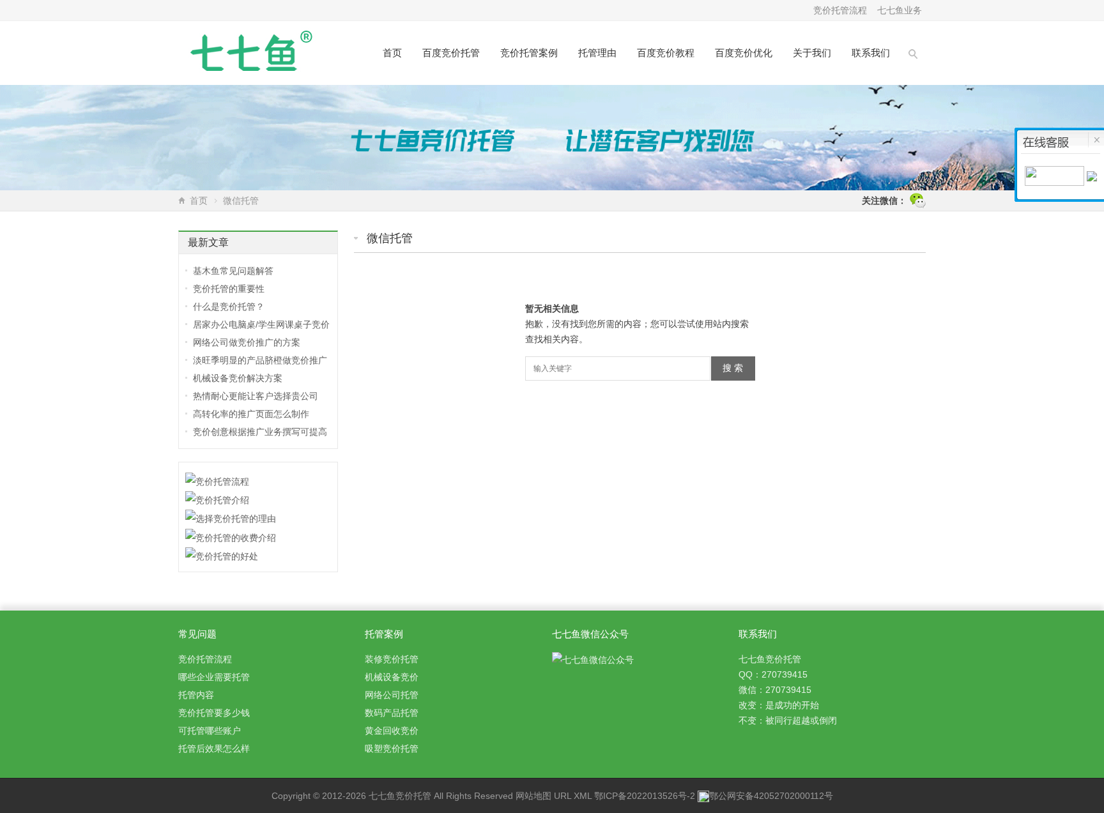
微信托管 (390, 238)
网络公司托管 (391, 695)
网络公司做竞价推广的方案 (246, 342)
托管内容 (196, 695)
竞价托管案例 (529, 52)
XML (583, 796)
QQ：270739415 (773, 674)
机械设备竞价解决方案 (237, 378)
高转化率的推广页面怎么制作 (251, 414)
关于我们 (812, 52)
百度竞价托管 (451, 52)
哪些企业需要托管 (214, 677)
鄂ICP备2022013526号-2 (644, 796)
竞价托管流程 (840, 10)
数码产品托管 (391, 713)
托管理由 (597, 52)
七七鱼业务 (899, 10)
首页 (392, 52)
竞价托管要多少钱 (214, 713)
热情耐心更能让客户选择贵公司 (255, 396)
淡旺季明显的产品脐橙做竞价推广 (260, 360)
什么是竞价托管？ (228, 306)
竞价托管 (413, 796)
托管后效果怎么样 (214, 748)
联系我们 (871, 52)
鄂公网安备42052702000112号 (771, 796)
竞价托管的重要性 (228, 289)
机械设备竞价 (391, 677)
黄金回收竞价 (391, 731)
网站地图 (533, 796)
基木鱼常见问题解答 (233, 271)
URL (562, 796)
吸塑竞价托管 (391, 748)
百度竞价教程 (665, 52)
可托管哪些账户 (209, 731)
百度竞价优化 (743, 52)
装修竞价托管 (391, 659)
